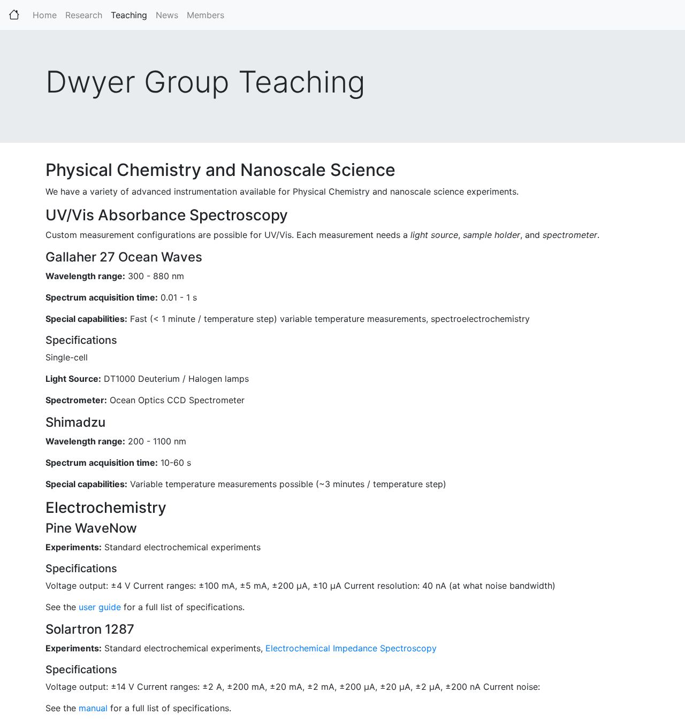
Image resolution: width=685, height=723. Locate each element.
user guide (100, 607)
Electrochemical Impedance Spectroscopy (351, 648)
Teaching (131, 14)
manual (93, 708)
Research (83, 15)
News (167, 15)
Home (45, 15)
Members (205, 15)
